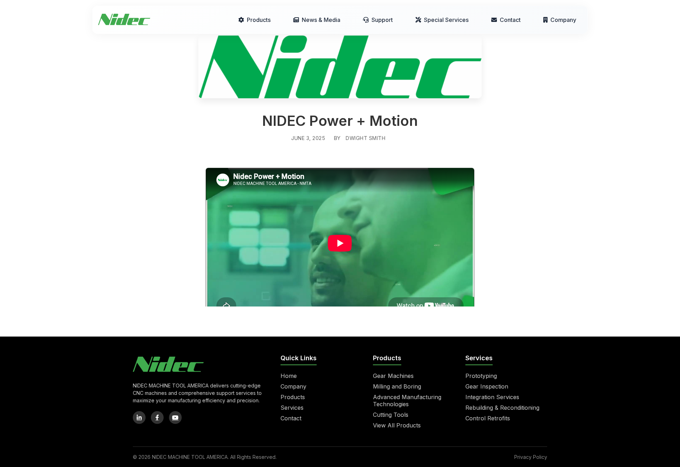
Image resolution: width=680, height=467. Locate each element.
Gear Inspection (486, 386)
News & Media (321, 19)
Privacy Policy (530, 457)
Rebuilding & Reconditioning (502, 407)
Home (288, 375)
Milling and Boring (397, 386)
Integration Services (492, 397)
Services (292, 407)
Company (563, 19)
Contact (510, 19)
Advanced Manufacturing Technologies (407, 400)
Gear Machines (393, 375)
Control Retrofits (487, 418)
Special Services (446, 19)
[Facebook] (157, 417)
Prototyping (481, 375)
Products (259, 19)
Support (382, 19)
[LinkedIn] (139, 417)
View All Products (397, 425)
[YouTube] (175, 417)
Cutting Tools (390, 414)
